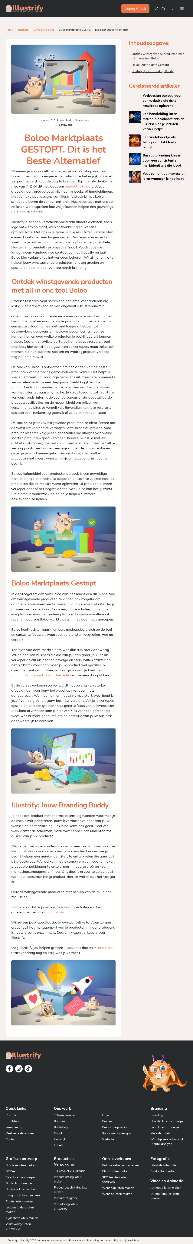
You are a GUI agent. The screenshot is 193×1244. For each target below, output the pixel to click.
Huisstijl (59, 1139)
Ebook (58, 1133)
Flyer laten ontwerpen (21, 1177)
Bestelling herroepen (99, 1240)
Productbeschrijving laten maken (71, 1190)
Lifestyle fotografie (163, 1165)
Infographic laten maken (23, 1195)
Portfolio (12, 1115)
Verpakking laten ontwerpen (66, 1206)
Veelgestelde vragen (20, 1133)
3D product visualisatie (69, 1171)
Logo (105, 1115)
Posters (107, 1121)
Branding (156, 1115)
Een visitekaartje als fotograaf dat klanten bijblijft (160, 142)
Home (9, 29)
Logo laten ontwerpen (165, 1127)
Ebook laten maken (115, 1171)
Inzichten (23, 29)
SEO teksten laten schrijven (115, 1179)
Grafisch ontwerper (19, 1183)
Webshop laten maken (118, 1188)
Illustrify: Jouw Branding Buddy (153, 71)
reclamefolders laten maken (20, 1209)
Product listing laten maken (68, 1179)
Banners (60, 1121)
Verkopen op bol (44, 29)
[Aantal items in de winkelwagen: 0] (163, 8)
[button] (171, 8)
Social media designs (116, 1133)
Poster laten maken (19, 1201)
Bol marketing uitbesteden (120, 1165)
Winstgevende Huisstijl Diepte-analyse (166, 1141)
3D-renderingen (65, 1115)
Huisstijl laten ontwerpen (167, 1121)
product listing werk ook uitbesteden (41, 675)
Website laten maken (117, 1194)
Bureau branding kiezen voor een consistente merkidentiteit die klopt (162, 160)
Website (108, 1139)
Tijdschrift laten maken (22, 1218)
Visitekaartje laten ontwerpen (18, 1226)
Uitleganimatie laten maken (164, 1196)
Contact (11, 1139)
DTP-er (11, 1171)
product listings (77, 186)
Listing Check (135, 8)
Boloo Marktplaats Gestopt (150, 65)
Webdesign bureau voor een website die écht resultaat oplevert (162, 100)
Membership (14, 1127)
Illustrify (57, 912)
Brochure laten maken (21, 1165)
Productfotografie (66, 1198)
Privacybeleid (77, 1240)
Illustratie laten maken (21, 1189)
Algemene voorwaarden (52, 1240)
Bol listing (61, 1127)
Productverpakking (115, 1127)
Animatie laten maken (166, 1187)
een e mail (106, 948)
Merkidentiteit (160, 1133)
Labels (58, 1145)
